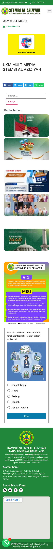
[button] (49, 11)
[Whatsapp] (16, 490)
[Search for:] (26, 96)
